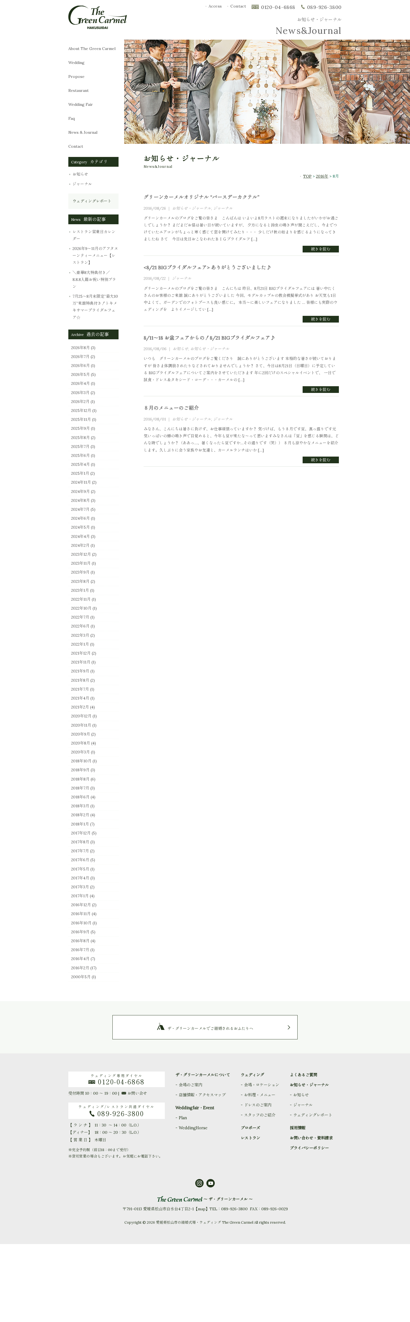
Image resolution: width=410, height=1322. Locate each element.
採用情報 (297, 1127)
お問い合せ (137, 1093)
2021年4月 (80, 698)
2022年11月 (81, 599)
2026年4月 (80, 383)
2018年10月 (81, 760)
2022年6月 (80, 626)
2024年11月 (81, 482)
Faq (82, 118)
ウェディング (252, 1074)
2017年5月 (80, 869)
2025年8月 (80, 437)
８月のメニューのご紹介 (171, 408)
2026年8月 (80, 347)
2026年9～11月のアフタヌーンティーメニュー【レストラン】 (95, 255)
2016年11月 (81, 913)
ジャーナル (82, 184)
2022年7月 (80, 617)
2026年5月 (80, 374)
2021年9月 (80, 671)
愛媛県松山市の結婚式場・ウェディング (188, 1222)
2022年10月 (81, 608)
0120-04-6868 (278, 7)
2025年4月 (80, 464)
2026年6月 (80, 365)
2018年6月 (80, 797)
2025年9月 (80, 428)
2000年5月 (81, 976)
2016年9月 (80, 931)
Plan (183, 1117)
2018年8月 (80, 779)
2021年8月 (80, 680)
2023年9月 (80, 572)
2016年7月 (80, 949)
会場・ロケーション (261, 1084)
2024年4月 (80, 536)
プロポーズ (250, 1127)
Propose (78, 76)
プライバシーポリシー (309, 1148)
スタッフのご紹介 (259, 1115)
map (202, 1208)
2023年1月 (80, 590)
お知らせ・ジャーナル (191, 208)
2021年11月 (80, 662)
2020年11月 (81, 725)
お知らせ (80, 174)
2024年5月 (80, 527)
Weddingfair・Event (194, 1107)
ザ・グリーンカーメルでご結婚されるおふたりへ (210, 1028)
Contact (238, 6)
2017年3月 (80, 886)
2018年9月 (80, 769)
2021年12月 (81, 653)
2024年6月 (80, 518)
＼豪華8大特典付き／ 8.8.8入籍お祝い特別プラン (94, 279)
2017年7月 (80, 850)
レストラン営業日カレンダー (94, 235)
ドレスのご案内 (257, 1105)
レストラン (250, 1137)
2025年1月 (80, 473)
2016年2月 (80, 967)
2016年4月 (80, 958)
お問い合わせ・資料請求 (311, 1137)
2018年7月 (80, 788)
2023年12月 (81, 554)
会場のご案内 (190, 1084)
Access (215, 6)
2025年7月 (80, 446)
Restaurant (78, 90)
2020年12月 (81, 716)
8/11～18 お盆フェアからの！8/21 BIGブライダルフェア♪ (209, 338)
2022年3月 (80, 635)
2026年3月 (80, 392)
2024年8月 (80, 500)
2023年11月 (81, 563)
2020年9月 (80, 734)
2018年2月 (80, 814)
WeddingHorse (193, 1127)
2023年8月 (80, 581)
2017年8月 (80, 841)
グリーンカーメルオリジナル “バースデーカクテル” (201, 197)
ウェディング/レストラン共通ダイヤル (116, 1111)
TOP (307, 176)
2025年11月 (81, 419)
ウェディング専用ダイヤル (118, 1079)
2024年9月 (80, 491)
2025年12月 (81, 410)
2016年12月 (81, 904)
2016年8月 (80, 940)
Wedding (80, 62)
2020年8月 (80, 743)
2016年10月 (81, 922)
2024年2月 (80, 545)
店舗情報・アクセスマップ (202, 1094)
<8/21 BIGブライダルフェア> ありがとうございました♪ (207, 267)
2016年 (322, 176)
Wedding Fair (85, 104)
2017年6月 (80, 859)
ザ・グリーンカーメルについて (202, 1074)
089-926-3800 (324, 7)
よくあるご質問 (303, 1074)
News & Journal (87, 132)
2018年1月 (80, 824)
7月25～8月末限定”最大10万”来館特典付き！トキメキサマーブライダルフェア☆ (95, 307)
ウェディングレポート (92, 201)
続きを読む (321, 249)
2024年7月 (80, 509)
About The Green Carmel (91, 48)
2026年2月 (80, 401)
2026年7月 (80, 356)
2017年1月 (80, 895)
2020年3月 (80, 752)
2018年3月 (80, 805)
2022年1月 (80, 644)
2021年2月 (80, 707)
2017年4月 (80, 877)
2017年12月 (81, 833)
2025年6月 (80, 455)
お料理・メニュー (259, 1094)
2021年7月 (80, 689)
